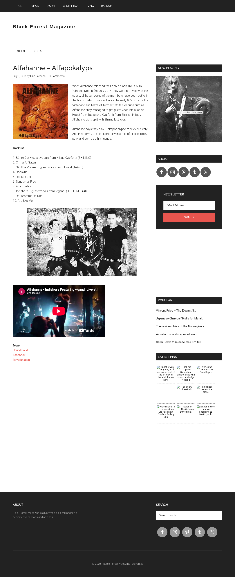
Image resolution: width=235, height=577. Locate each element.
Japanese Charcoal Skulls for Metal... (179, 318)
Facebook (19, 355)
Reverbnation (21, 360)
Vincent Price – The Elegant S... (176, 310)
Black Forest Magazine (44, 26)
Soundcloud (20, 350)
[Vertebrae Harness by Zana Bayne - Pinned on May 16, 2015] (206, 369)
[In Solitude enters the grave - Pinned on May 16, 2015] (206, 389)
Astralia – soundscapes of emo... (177, 334)
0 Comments (57, 76)
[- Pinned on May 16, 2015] (166, 387)
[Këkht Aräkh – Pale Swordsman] (189, 112)
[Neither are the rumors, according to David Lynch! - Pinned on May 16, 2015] (206, 410)
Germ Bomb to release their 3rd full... (179, 342)
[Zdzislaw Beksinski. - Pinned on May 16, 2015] (186, 388)
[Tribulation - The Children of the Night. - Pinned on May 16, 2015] (186, 409)
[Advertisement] (179, 30)
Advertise (137, 563)
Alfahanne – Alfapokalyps (53, 68)
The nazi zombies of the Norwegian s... (181, 326)
